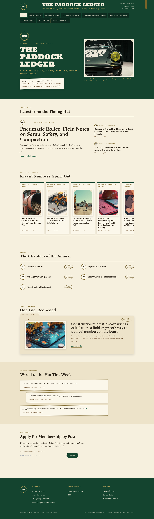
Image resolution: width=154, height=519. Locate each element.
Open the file (76, 346)
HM (23, 6)
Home (23, 15)
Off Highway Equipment (71, 15)
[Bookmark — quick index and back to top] (146, 5)
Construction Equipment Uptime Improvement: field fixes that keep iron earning (106, 222)
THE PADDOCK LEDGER (73, 4)
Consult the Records (60, 20)
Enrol (72, 455)
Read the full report (28, 156)
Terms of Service (28, 20)
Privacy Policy (43, 20)
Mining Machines (35, 15)
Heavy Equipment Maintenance (95, 15)
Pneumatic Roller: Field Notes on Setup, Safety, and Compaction (54, 134)
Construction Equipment (119, 15)
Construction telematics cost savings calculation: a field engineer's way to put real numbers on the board (99, 327)
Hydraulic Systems (52, 15)
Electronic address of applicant (32, 451)
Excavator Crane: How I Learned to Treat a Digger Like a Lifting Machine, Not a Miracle (113, 131)
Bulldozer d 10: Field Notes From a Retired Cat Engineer (56, 220)
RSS (69, 495)
